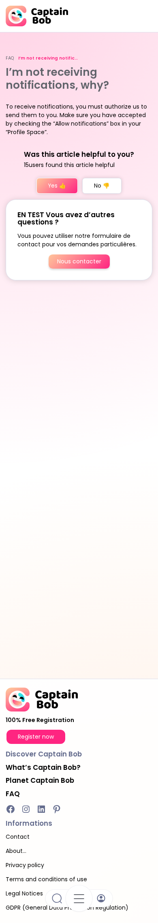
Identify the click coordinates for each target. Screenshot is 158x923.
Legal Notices (24, 893)
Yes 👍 (57, 186)
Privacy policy (25, 865)
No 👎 (102, 186)
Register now (36, 737)
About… (16, 851)
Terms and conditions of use (46, 879)
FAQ (10, 58)
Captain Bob (40, 780)
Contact (18, 837)
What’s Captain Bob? (43, 767)
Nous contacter (79, 261)
